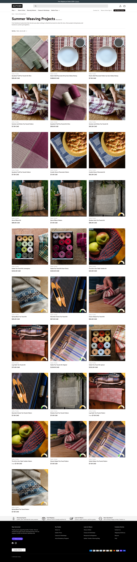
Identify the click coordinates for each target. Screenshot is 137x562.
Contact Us (96, 10)
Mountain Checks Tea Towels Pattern (22, 413)
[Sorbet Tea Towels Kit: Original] (68, 343)
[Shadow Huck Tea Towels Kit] (107, 198)
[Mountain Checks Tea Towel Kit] (68, 295)
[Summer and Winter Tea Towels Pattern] (30, 102)
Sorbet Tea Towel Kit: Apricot (97, 365)
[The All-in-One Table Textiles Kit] (107, 246)
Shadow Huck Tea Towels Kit (97, 220)
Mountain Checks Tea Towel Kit (58, 316)
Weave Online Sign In (106, 10)
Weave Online (21, 10)
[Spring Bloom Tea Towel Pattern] (30, 487)
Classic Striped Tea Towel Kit (96, 316)
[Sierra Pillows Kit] (30, 198)
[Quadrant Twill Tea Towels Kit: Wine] (68, 102)
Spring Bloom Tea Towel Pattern (20, 509)
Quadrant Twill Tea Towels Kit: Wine (60, 124)
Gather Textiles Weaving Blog (92, 538)
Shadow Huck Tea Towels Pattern (59, 413)
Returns (117, 535)
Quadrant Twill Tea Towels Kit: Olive (21, 75)
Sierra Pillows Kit (16, 220)
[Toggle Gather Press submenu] (59, 10)
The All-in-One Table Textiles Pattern (22, 461)
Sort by (14, 31)
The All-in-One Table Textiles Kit (97, 268)
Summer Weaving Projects (21, 13)
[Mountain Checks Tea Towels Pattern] (30, 391)
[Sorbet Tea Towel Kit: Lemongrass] (30, 246)
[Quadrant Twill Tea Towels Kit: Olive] (30, 54)
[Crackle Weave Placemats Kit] (107, 150)
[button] (124, 6)
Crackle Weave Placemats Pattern (59, 172)
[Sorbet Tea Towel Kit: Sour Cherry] (68, 246)
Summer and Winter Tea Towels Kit (98, 124)
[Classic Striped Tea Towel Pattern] (68, 439)
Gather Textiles (18, 556)
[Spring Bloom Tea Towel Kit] (30, 295)
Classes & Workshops (43, 10)
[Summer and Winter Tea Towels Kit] (107, 102)
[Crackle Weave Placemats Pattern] (68, 150)
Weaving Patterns (31, 10)
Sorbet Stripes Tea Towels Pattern (98, 461)
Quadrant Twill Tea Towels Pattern (21, 172)
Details (77, 1)
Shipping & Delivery (120, 532)
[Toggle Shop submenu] (15, 10)
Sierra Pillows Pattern (56, 220)
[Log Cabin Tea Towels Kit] (30, 343)
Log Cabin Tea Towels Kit (18, 365)
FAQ (116, 538)
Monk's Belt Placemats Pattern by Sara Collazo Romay (103, 75)
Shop (13, 10)
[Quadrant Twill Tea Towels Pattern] (30, 150)
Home (13, 13)
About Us (57, 530)
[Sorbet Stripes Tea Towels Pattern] (107, 439)
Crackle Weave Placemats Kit (97, 172)
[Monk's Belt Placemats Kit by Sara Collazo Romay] (68, 54)
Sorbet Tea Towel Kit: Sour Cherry (59, 268)
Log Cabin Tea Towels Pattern (97, 413)
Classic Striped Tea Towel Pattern (59, 461)
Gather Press (54, 10)
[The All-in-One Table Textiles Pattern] (30, 439)
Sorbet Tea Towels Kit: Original (58, 365)
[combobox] (70, 6)
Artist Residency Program (62, 538)
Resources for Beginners (90, 535)
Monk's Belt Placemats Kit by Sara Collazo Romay (63, 75)
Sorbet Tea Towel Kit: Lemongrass (21, 268)
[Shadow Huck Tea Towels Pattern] (68, 391)
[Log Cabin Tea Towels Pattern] (107, 391)
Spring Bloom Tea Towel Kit (19, 316)
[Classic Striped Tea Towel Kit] (107, 295)
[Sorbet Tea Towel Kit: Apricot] (107, 343)
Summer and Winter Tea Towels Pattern (23, 124)
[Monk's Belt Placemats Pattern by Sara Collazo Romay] (107, 54)
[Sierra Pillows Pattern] (68, 198)
